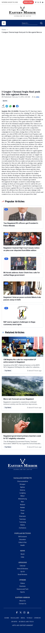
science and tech (26, 622)
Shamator (22, 516)
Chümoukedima (22, 481)
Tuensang (22, 522)
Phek (22, 513)
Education (22, 539)
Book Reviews (22, 574)
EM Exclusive (22, 536)
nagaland (15, 618)
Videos (22, 583)
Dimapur (22, 484)
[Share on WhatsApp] (10, 106)
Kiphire (22, 487)
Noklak (22, 507)
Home (4, 29)
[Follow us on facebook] (35, 2)
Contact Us (22, 603)
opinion (37, 618)
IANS (37, 97)
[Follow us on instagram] (40, 2)
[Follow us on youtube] (42, 2)
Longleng (22, 493)
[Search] (41, 23)
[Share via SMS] (14, 106)
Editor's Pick (22, 542)
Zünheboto (22, 528)
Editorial (22, 566)
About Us (22, 601)
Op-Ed (23, 571)
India (22, 557)
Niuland (22, 504)
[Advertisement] (22, 64)
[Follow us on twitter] (38, 2)
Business (23, 586)
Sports (22, 592)
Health (22, 545)
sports (14, 622)
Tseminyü (22, 519)
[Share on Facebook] (17, 106)
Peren (22, 510)
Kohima (22, 490)
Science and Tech (22, 589)
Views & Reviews (22, 568)
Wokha (22, 525)
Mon (22, 502)
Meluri (23, 496)
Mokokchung (22, 499)
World (22, 554)
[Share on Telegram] (7, 106)
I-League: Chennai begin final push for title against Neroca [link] (22, 32)
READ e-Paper (28, 2)
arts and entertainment (22, 625)
